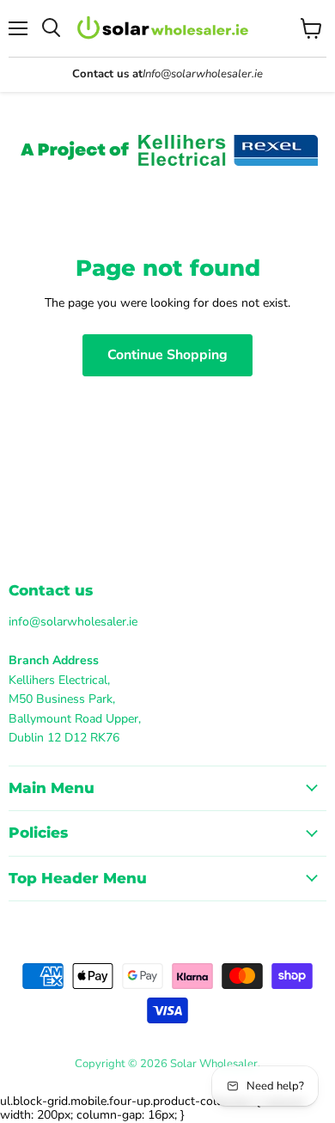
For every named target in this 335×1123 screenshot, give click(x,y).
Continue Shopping (167, 354)
